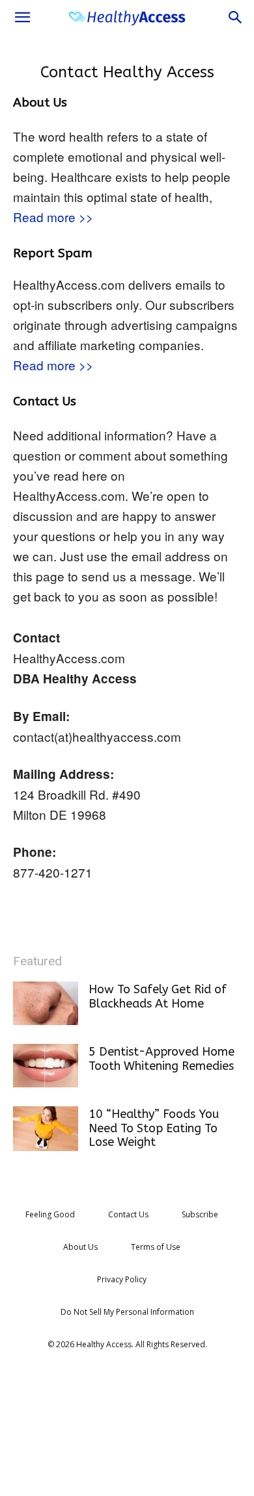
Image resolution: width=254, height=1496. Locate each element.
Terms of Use (155, 1246)
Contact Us (128, 1214)
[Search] (236, 17)
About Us (80, 1246)
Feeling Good (50, 1214)
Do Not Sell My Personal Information (127, 1311)
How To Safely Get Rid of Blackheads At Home (158, 996)
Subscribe (200, 1214)
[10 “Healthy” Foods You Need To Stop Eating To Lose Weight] (45, 1128)
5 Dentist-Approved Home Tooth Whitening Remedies (161, 1059)
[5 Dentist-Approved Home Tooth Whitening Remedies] (45, 1065)
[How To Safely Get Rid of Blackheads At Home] (45, 1003)
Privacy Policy (122, 1279)
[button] (22, 17)
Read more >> (53, 216)
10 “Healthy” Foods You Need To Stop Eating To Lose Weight (154, 1128)
